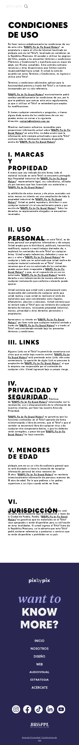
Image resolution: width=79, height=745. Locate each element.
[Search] (26, 6)
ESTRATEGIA (39, 679)
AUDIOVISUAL (39, 672)
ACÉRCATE (40, 687)
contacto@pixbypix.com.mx (35, 121)
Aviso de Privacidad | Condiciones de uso (39, 738)
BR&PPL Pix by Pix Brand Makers (41, 47)
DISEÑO (39, 656)
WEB (39, 664)
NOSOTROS (39, 648)
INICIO (39, 641)
